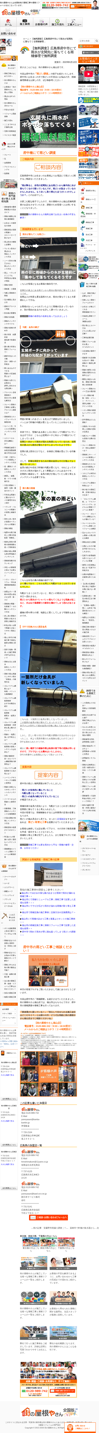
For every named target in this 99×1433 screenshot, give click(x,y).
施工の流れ (8, 120)
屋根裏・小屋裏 (10, 289)
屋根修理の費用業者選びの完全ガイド (10, 209)
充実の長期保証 (10, 131)
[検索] (97, 41)
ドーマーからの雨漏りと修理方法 (10, 801)
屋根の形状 (8, 285)
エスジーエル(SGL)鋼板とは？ (9, 441)
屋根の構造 (8, 528)
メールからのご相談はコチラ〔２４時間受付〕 (41, 93)
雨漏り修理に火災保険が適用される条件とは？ (89, 372)
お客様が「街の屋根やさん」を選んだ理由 (10, 89)
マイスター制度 (10, 135)
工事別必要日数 (88, 338)
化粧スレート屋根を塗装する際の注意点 (89, 438)
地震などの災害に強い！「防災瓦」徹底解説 (89, 620)
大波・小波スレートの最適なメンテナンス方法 (10, 459)
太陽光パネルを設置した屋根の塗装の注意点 (89, 429)
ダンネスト (86, 870)
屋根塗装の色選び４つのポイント (10, 830)
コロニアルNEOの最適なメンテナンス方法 (89, 476)
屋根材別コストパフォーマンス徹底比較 (10, 419)
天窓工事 (89, 240)
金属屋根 (7, 163)
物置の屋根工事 (10, 997)
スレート (7, 155)
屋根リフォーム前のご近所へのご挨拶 (89, 789)
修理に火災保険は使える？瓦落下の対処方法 (89, 567)
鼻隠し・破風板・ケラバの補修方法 (10, 478)
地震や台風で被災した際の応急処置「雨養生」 (10, 535)
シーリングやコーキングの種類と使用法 (10, 780)
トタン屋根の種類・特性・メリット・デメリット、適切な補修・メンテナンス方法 (89, 400)
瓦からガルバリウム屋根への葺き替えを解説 (89, 535)
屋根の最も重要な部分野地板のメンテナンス (10, 554)
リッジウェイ (9, 895)
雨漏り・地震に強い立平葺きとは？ (10, 737)
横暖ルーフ (8, 891)
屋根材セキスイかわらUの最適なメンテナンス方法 (89, 466)
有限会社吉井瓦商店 (30, 1165)
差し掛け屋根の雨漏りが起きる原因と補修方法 (10, 618)
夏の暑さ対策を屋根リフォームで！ (10, 349)
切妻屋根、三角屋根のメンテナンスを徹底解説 (10, 811)
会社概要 (5, 1009)
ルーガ (6, 883)
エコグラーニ (9, 887)
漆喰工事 (89, 208)
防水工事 (89, 235)
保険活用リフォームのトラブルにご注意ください (89, 639)
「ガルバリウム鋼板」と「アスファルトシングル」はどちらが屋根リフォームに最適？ (89, 504)
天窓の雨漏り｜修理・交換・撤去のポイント (10, 488)
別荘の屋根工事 (10, 993)
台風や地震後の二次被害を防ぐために (89, 577)
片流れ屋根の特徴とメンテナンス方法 (10, 820)
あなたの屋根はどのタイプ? (8, 146)
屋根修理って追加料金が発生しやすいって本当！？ (89, 798)
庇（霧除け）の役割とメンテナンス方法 (10, 469)
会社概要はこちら (9, 1099)
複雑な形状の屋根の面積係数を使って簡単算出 (10, 544)
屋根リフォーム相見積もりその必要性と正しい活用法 (89, 779)
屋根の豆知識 (9, 317)
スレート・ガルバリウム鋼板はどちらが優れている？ (89, 516)
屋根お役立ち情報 (89, 542)
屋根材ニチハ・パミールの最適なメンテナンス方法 (89, 457)
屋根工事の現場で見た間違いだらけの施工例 (89, 629)
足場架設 (61, 819)
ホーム (26, 39)
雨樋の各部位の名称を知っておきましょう (47, 316)
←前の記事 (36, 1228)
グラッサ (7, 899)
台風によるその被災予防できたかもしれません (89, 548)
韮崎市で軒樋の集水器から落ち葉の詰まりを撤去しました (83, 1228)
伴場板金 (25, 1126)
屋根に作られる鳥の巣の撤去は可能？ (10, 967)
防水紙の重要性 (10, 313)
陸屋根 (6, 173)
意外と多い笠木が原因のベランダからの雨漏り (10, 521)
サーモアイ (86, 855)
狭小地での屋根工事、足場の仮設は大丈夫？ (89, 492)
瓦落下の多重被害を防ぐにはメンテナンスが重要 (89, 558)
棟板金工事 (90, 222)
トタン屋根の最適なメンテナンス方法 (89, 413)
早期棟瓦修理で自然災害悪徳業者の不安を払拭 (10, 450)
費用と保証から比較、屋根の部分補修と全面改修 (89, 382)
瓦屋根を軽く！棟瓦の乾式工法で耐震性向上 (89, 598)
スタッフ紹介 (7, 1013)
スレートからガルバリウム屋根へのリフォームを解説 (89, 526)
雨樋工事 (89, 229)
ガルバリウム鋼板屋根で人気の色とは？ (10, 770)
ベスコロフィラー (89, 859)
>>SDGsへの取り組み (9, 1041)
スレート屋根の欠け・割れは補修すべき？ (89, 448)
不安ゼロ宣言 (9, 110)
